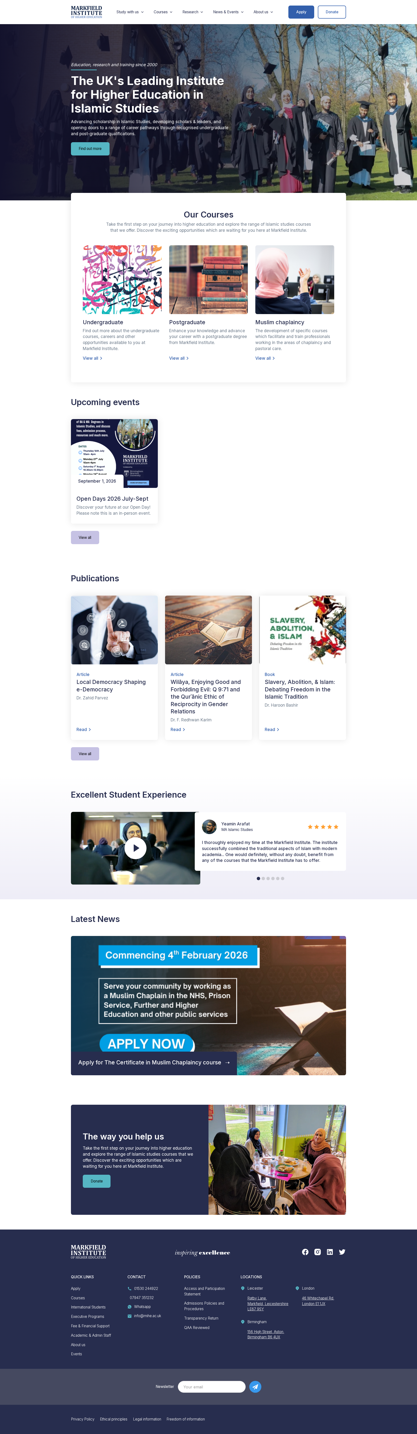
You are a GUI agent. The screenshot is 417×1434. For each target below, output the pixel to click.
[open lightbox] (135, 848)
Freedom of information (186, 1419)
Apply (301, 12)
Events (76, 1354)
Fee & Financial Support (90, 1326)
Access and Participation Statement (204, 1291)
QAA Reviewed (196, 1327)
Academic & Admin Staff (91, 1335)
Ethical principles (113, 1419)
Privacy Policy (82, 1419)
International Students (88, 1307)
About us (78, 1345)
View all (85, 537)
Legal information (147, 1419)
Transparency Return (201, 1318)
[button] (130, 12)
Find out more (90, 148)
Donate (332, 12)
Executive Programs (87, 1316)
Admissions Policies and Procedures (204, 1306)
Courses (78, 1298)
